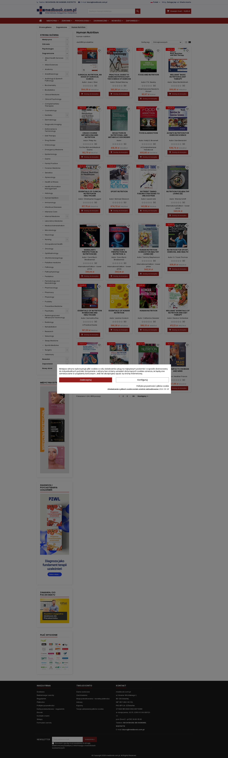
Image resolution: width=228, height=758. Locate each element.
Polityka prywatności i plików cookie (153, 386)
